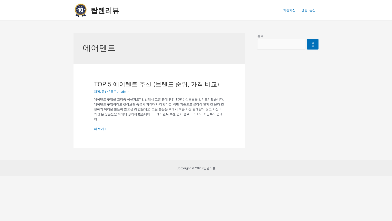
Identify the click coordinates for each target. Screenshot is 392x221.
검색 (260, 36)
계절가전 (289, 10)
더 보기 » (100, 129)
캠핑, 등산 (308, 10)
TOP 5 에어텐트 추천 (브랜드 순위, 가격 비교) (156, 84)
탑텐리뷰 (105, 10)
